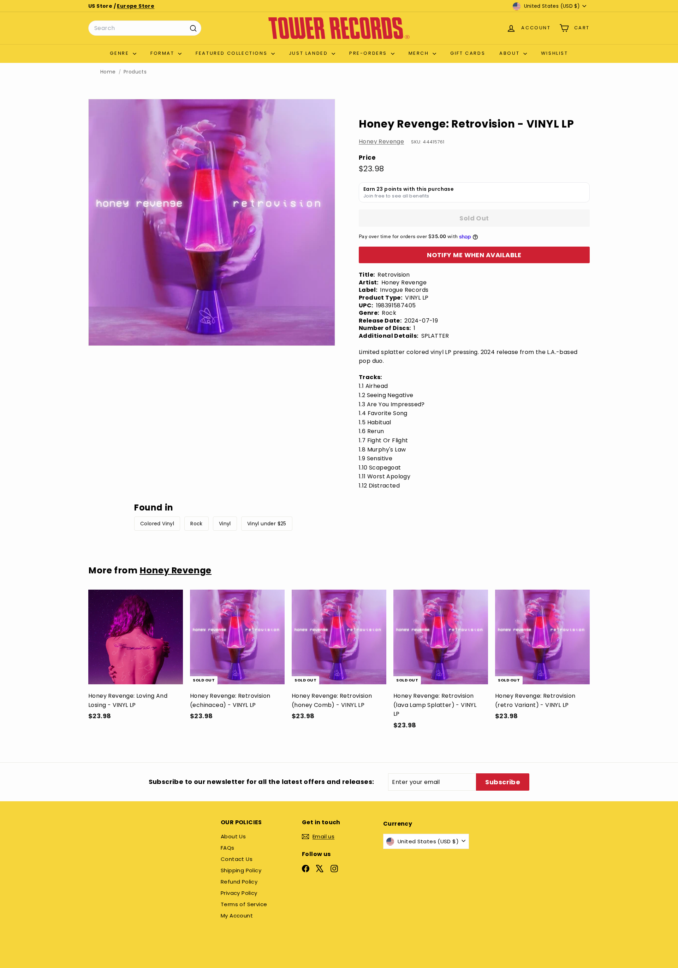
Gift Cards (467, 53)
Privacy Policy (239, 893)
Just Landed (309, 53)
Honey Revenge (381, 141)
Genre (120, 53)
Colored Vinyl (157, 523)
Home (108, 72)
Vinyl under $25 (266, 523)
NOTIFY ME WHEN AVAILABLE (474, 254)
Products (135, 72)
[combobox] (144, 28)
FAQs (227, 847)
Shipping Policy (241, 870)
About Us (233, 836)
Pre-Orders (369, 53)
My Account (237, 915)
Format (163, 53)
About (510, 53)
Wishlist (554, 53)
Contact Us (236, 859)
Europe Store (135, 6)
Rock (196, 523)
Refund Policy (239, 881)
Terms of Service (244, 904)
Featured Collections (232, 53)
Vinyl (225, 523)
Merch (420, 53)
